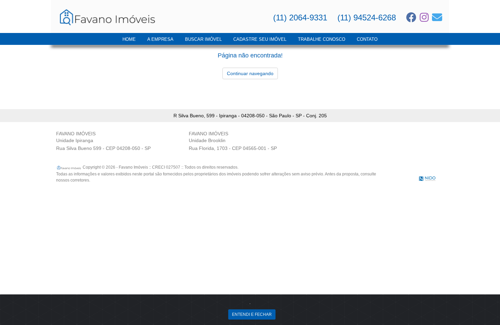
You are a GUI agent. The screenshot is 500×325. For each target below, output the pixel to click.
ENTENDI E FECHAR (252, 314)
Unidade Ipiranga (74, 140)
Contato (367, 39)
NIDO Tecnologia (427, 178)
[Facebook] (411, 17)
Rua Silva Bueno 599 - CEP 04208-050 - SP (103, 148)
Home (129, 39)
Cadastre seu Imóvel (259, 39)
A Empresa (160, 39)
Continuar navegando (250, 73)
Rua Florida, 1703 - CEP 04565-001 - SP (233, 148)
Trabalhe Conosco (321, 39)
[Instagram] (424, 17)
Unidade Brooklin (207, 140)
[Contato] (437, 17)
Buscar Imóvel (203, 39)
